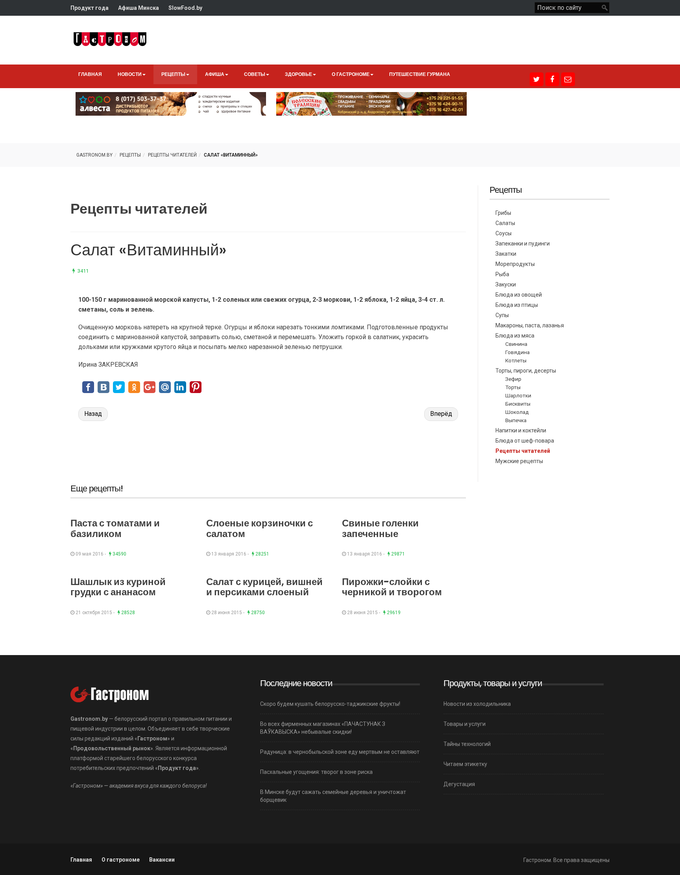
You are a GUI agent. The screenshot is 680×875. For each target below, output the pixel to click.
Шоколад (517, 412)
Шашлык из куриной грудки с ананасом (118, 586)
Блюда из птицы (516, 305)
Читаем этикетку (465, 764)
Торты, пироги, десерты (525, 370)
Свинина (516, 344)
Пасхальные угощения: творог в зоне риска (316, 772)
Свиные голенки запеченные (380, 528)
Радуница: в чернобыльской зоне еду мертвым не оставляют (339, 752)
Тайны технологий (467, 744)
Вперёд (441, 413)
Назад (93, 413)
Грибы (503, 213)
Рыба (502, 274)
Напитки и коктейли (520, 430)
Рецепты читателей (172, 155)
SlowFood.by (185, 8)
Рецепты (173, 74)
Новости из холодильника (477, 704)
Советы (254, 74)
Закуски (505, 284)
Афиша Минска (138, 8)
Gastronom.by (94, 155)
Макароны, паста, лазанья (529, 325)
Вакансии (162, 860)
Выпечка (516, 420)
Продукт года (89, 8)
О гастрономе (351, 74)
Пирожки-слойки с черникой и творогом (392, 586)
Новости (130, 74)
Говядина (517, 352)
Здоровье (298, 74)
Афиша (214, 74)
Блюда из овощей (518, 295)
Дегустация (459, 784)
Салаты (505, 223)
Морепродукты (515, 264)
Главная (90, 74)
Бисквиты (517, 404)
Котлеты (516, 360)
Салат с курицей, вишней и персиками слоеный (264, 586)
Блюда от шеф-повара (524, 441)
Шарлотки (518, 395)
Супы (502, 315)
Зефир (513, 379)
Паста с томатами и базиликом (115, 528)
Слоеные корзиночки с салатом (259, 528)
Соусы (503, 233)
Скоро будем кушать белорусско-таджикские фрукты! (330, 704)
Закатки (505, 254)
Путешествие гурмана (419, 74)
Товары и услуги (464, 724)
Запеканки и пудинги (522, 243)
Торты (513, 387)
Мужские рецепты (519, 461)
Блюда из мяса (514, 335)
